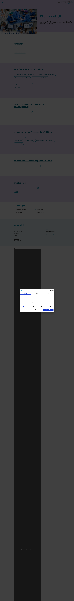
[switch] (33, 306)
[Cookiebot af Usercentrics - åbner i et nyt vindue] (50, 290)
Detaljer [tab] (37, 293)
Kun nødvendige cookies (26, 309)
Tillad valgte (37, 309)
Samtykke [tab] (25, 293)
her (35, 302)
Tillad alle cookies (48, 309)
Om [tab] (48, 293)
